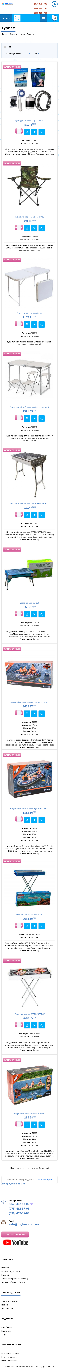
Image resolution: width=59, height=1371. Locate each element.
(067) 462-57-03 (40, 4)
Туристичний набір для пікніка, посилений (29, 407)
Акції (3, 1334)
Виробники (6, 1327)
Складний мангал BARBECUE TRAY (30, 914)
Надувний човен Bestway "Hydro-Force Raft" (30, 702)
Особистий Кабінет (10, 1353)
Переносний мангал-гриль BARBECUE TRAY (29, 503)
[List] (10, 47)
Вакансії (5, 1275)
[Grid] (5, 47)
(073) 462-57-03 (40, 8)
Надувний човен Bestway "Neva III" (29, 1113)
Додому (4, 34)
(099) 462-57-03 (40, 13)
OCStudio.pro (45, 1179)
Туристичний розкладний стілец (29, 216)
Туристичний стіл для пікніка (30, 313)
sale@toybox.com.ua (24, 1224)
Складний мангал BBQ (30, 603)
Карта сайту (7, 1331)
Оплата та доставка (10, 1271)
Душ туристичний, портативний (29, 120)
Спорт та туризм (17, 34)
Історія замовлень (9, 1357)
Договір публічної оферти (13, 1183)
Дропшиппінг (7, 1308)
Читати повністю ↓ (29, 539)
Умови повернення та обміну (14, 1278)
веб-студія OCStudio (45, 1366)
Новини (4, 1304)
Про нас (5, 1267)
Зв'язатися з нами (15, 1234)
